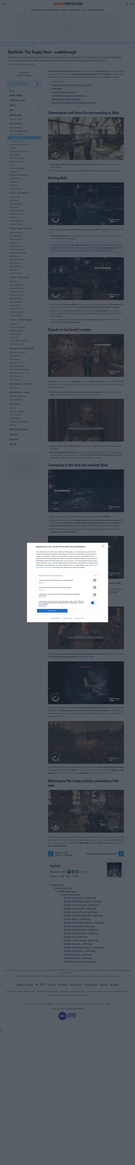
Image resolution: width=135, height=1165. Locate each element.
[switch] (93, 580)
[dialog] (67, 582)
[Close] (104, 547)
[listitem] (67, 575)
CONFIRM (52, 611)
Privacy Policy (79, 618)
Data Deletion (55, 618)
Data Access (67, 618)
